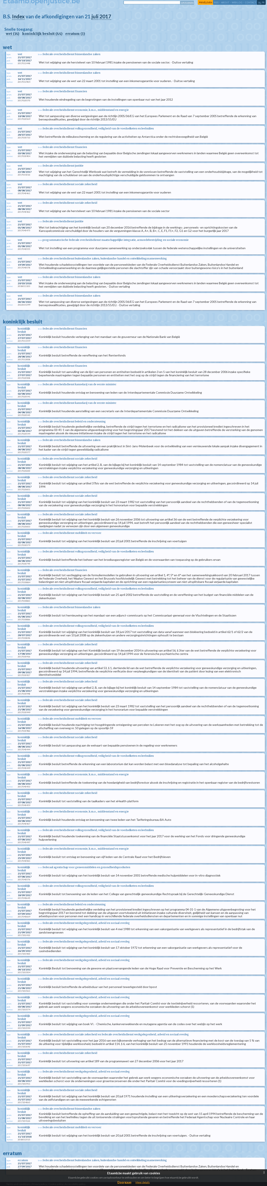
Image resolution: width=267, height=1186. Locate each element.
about (225, 2)
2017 (105, 16)
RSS (216, 2)
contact (250, 2)
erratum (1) (75, 34)
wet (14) (12, 34)
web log (237, 2)
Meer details (143, 1182)
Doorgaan (124, 1182)
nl (259, 2)
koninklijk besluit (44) (42, 34)
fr (263, 2)
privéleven (205, 2)
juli (95, 16)
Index (18, 16)
